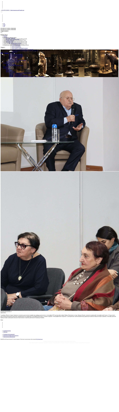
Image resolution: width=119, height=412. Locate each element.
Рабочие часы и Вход (11, 64)
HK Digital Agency (39, 339)
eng (4, 26)
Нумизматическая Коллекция (16, 56)
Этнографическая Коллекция (15, 55)
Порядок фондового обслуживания (14, 65)
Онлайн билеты (7, 330)
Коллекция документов (14, 58)
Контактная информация (9, 336)
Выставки (8, 69)
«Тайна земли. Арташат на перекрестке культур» (20, 73)
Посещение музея (7, 63)
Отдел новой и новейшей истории (20, 48)
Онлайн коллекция (13, 59)
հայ (4, 24)
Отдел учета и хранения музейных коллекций (22, 49)
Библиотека (14, 51)
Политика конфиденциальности (10, 335)
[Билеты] (5, 33)
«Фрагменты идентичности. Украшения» (18, 75)
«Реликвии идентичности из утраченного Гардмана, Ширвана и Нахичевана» (27, 76)
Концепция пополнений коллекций (17, 60)
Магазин (5, 332)
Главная (5, 35)
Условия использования (8, 334)
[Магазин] (4, 33)
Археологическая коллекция (15, 54)
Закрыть (3, 47)
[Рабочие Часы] (2, 33)
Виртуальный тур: (10, 71)
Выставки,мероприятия (6, 67)
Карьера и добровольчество (12, 61)
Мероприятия (9, 70)
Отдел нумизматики (16, 47)
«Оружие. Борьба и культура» (16, 74)
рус (4, 23)
